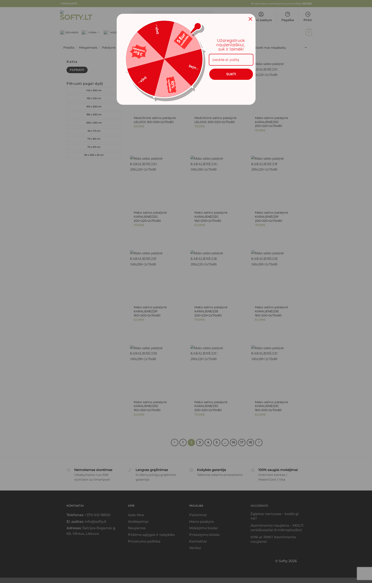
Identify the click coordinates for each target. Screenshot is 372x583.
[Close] (250, 19)
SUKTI (231, 74)
